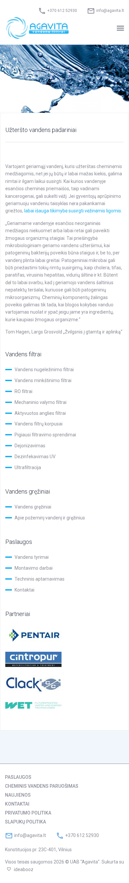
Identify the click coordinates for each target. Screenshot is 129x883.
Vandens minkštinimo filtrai (43, 380)
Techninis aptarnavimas (39, 579)
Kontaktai (24, 590)
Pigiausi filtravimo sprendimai (45, 434)
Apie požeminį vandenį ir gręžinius (50, 517)
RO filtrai (23, 391)
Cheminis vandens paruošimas (41, 786)
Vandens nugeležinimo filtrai (44, 369)
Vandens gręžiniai (33, 506)
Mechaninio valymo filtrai (40, 402)
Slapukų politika (25, 821)
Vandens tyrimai (32, 557)
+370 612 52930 (62, 10)
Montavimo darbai (34, 568)
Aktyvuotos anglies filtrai (40, 413)
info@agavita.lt (110, 10)
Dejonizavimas (30, 445)
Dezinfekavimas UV (35, 456)
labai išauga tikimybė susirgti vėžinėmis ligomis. (73, 210)
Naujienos (18, 795)
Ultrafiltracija (28, 467)
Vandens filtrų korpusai (39, 423)
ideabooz (23, 869)
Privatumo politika (28, 813)
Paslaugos (18, 777)
